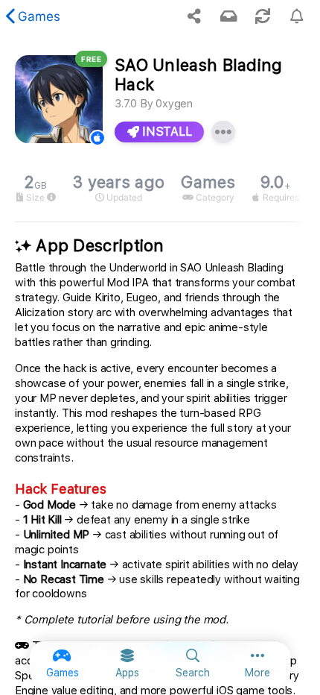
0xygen (174, 103)
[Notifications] (228, 16)
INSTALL (165, 132)
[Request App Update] (263, 16)
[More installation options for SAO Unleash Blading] (223, 132)
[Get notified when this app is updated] (297, 16)
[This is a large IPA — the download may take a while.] (51, 197)
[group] (160, 188)
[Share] (194, 16)
